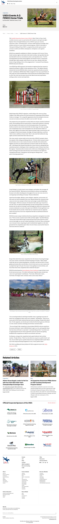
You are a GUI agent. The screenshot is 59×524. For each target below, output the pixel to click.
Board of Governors (6, 474)
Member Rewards (42, 480)
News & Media (25, 491)
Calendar (23, 473)
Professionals (42, 474)
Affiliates (4, 479)
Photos (23, 494)
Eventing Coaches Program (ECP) (8, 493)
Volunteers (23, 487)
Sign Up (4, 506)
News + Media (10, 33)
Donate (23, 457)
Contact (24, 462)
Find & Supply (31, 522)
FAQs (41, 457)
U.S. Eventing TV (24, 495)
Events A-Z (12, 349)
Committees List (5, 481)
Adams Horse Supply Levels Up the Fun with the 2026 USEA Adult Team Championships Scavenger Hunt (15, 382)
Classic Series (24, 481)
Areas (4, 478)
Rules (23, 475)
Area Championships (25, 486)
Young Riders (42, 478)
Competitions (5, 378)
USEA (4, 33)
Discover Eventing (26, 465)
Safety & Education (7, 491)
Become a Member (44, 471)
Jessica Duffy (6, 20)
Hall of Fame (5, 480)
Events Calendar (25, 471)
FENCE (19, 349)
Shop (23, 460)
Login (23, 467)
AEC (22, 478)
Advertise (23, 498)
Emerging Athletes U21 (43, 479)
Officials (4, 495)
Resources (42, 458)
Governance (5, 475)
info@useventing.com (52, 519)
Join (23, 458)
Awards (23, 485)
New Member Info (42, 481)
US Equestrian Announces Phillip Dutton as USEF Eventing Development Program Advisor (43, 382)
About (4, 471)
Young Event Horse (25, 480)
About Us (4, 473)
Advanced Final (24, 479)
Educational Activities (6, 494)
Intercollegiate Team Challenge (30, 270)
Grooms (41, 475)
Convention (41, 473)
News (16, 33)
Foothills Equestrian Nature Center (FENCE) (21, 38)
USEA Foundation (26, 464)
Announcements (43, 460)
